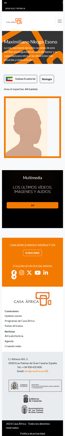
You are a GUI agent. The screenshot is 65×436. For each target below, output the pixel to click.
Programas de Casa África (19, 320)
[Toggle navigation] (59, 21)
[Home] (15, 21)
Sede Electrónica (15, 8)
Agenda (9, 341)
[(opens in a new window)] (14, 272)
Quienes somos (13, 315)
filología (47, 79)
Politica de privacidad (32, 433)
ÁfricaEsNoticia (14, 335)
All (32, 205)
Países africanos (14, 325)
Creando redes (13, 346)
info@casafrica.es (34, 371)
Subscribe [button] (32, 252)
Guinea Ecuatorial (25, 78)
